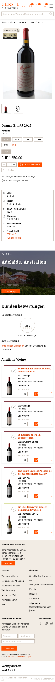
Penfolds (5, 130)
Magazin (33, 593)
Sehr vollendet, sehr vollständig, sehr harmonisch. (34, 370)
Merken (11, 170)
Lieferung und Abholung (12, 580)
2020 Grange (24, 405)
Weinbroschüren (9, 599)
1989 (6, 145)
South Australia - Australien (31, 381)
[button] (51, 14)
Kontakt (8, 563)
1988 (38, 139)
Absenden (9, 648)
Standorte (34, 598)
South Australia (37, 22)
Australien (22, 22)
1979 (17, 139)
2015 (6, 139)
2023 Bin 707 (24, 477)
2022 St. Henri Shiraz (28, 441)
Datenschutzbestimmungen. (19, 656)
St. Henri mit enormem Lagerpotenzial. (29, 436)
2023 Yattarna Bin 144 (28, 513)
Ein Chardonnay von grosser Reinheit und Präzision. (32, 508)
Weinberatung (8, 590)
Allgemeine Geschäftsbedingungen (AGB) (40, 607)
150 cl (6, 151)
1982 (28, 139)
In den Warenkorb (32, 164)
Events (32, 589)
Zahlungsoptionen (9, 576)
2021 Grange (24, 375)
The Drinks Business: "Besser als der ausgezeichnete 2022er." (35, 472)
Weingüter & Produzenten (41, 584)
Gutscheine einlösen (11, 585)
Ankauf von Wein (9, 595)
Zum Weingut (11, 291)
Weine (12, 22)
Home (3, 22)
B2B (3, 604)
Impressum (35, 679)
